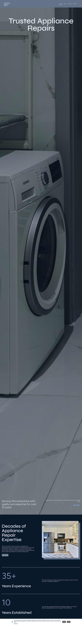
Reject (68, 621)
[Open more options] (79, 4)
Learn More (5, 555)
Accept (64, 621)
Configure (16, 623)
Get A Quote (76, 505)
